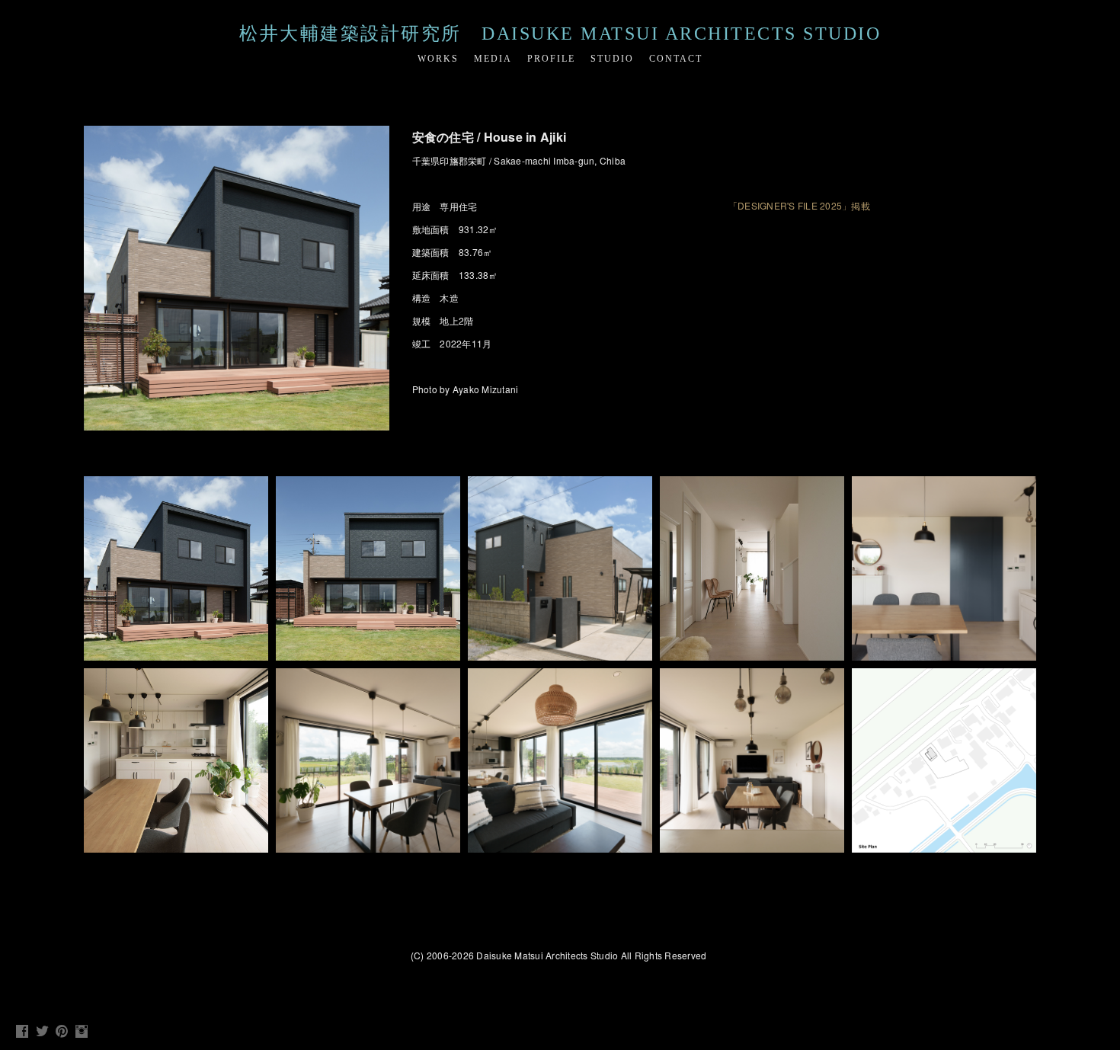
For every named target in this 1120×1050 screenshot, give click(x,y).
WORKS (438, 58)
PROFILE (551, 58)
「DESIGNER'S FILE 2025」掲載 (799, 205)
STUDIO (612, 58)
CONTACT (675, 58)
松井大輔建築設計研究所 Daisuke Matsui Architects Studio (560, 33)
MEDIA (493, 58)
